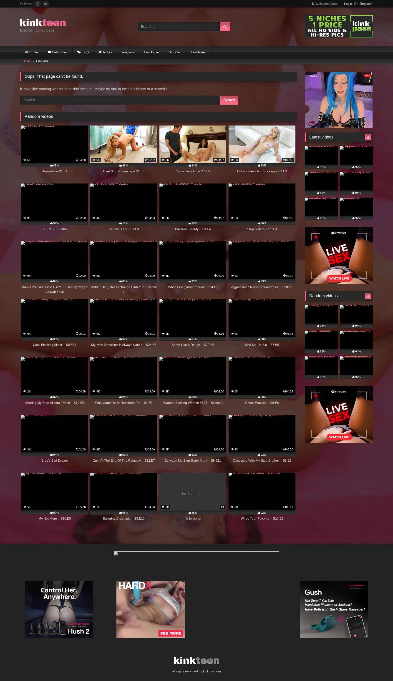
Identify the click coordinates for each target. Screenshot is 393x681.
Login (348, 3)
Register (366, 3)
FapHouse (151, 52)
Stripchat (175, 52)
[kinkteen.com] (43, 23)
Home (33, 52)
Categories (60, 52)
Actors (107, 52)
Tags (85, 52)
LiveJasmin (199, 52)
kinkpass (128, 52)
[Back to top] (379, 667)
